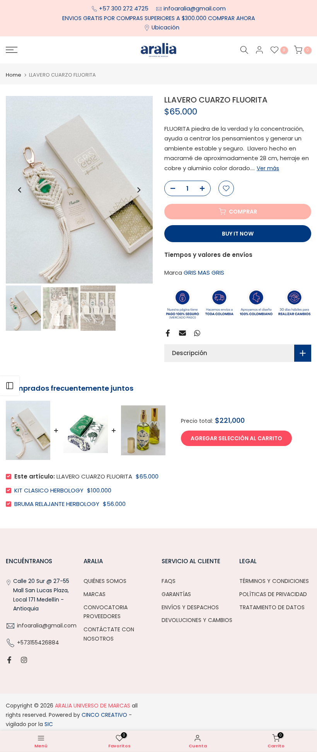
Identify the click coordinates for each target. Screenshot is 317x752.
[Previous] (20, 189)
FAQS (169, 581)
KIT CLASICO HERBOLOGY (49, 490)
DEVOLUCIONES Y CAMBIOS (197, 620)
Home (13, 74)
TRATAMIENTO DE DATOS (272, 607)
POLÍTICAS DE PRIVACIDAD (273, 594)
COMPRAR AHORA (231, 18)
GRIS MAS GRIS (204, 272)
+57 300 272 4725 (124, 8)
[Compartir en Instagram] (23, 660)
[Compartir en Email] (182, 333)
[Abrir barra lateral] (9, 385)
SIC (48, 724)
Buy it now (238, 234)
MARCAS (95, 594)
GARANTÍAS (176, 594)
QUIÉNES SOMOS (105, 581)
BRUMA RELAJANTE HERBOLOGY (56, 504)
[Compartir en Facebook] (167, 333)
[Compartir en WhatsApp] (197, 333)
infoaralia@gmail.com (195, 8)
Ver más (268, 168)
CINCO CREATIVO (104, 715)
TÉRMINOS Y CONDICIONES (274, 581)
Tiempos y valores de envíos (208, 255)
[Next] (138, 189)
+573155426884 (38, 642)
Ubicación (165, 27)
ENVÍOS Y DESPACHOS (190, 607)
